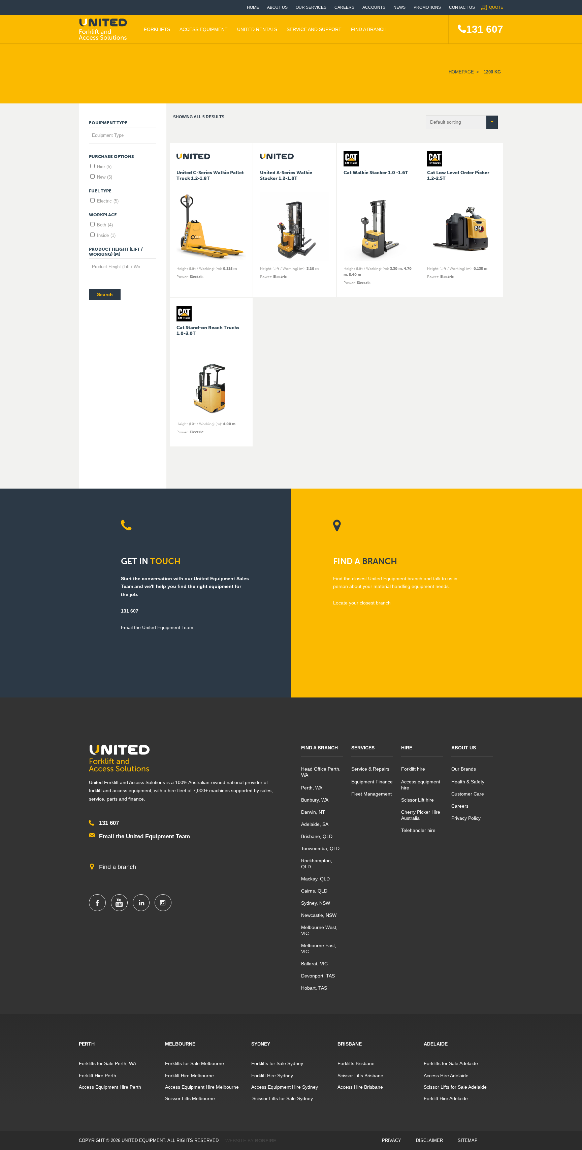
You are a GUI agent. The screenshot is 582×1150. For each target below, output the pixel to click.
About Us (277, 7)
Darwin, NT (313, 812)
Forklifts (157, 29)
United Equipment (104, 29)
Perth (87, 1044)
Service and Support (314, 29)
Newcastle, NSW (318, 915)
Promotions (427, 7)
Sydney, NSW (315, 903)
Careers (344, 7)
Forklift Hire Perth (97, 1075)
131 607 (484, 29)
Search (105, 294)
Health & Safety (467, 781)
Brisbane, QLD (316, 836)
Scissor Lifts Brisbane (360, 1075)
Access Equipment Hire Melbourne (202, 1087)
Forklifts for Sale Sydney (277, 1063)
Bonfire (265, 1140)
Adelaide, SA (314, 824)
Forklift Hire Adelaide (446, 1098)
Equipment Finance (372, 781)
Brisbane (349, 1044)
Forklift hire (413, 769)
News (399, 7)
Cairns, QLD (314, 891)
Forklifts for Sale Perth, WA (107, 1063)
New (104, 177)
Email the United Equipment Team (144, 836)
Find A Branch (369, 29)
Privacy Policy (466, 818)
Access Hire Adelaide (446, 1075)
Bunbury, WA (314, 800)
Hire (104, 166)
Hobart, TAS (314, 988)
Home (253, 7)
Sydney (260, 1044)
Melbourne (180, 1044)
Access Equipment (204, 29)
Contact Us (462, 7)
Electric (108, 201)
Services (363, 747)
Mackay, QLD (315, 878)
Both (105, 224)
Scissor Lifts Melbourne (190, 1098)
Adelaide (436, 1044)
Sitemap (468, 1140)
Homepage (461, 71)
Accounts (373, 7)
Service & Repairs (370, 769)
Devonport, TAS (318, 975)
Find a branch (117, 867)
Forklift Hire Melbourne (189, 1075)
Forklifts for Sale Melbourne (194, 1063)
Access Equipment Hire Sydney (284, 1087)
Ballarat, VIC (314, 963)
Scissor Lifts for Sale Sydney (282, 1098)
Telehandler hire (418, 830)
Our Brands (463, 769)
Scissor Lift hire (417, 800)
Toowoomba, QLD (320, 848)
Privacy (391, 1140)
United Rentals (257, 29)
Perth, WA (311, 787)
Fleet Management (371, 794)
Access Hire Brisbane (360, 1087)
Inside (106, 235)
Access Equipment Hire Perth (110, 1087)
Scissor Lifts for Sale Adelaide (455, 1087)
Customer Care (467, 794)
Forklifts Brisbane (356, 1063)
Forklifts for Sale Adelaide (451, 1063)
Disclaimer (429, 1140)
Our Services (311, 7)
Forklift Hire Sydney (272, 1075)
